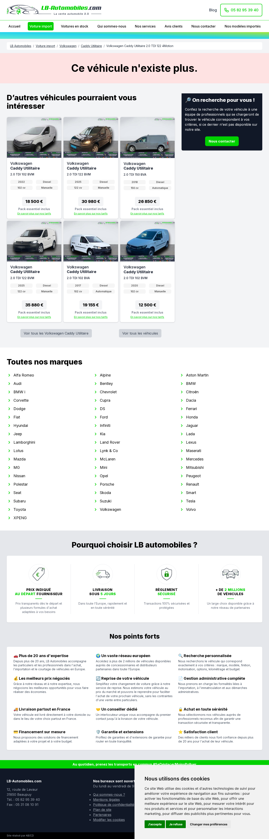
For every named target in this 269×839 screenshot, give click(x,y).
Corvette (21, 400)
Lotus (18, 450)
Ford (104, 417)
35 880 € (34, 304)
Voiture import (40, 26)
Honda (192, 417)
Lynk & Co (109, 450)
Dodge (19, 408)
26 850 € (147, 201)
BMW (191, 383)
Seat (17, 492)
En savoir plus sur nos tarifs (34, 213)
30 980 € (91, 201)
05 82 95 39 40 (244, 10)
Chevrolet (108, 392)
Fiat (16, 417)
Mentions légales (106, 799)
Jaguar (192, 425)
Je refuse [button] (175, 824)
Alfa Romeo (23, 375)
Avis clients (173, 26)
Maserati (193, 450)
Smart (191, 492)
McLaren (107, 459)
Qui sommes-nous (111, 26)
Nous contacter (203, 26)
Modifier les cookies (109, 820)
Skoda (105, 492)
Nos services (145, 26)
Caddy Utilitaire (91, 46)
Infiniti (105, 425)
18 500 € (34, 201)
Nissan (19, 476)
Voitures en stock (74, 26)
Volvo (191, 509)
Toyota (19, 509)
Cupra (105, 400)
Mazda (19, 459)
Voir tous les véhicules (140, 333)
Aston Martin (197, 375)
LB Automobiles (20, 46)
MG (16, 467)
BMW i (19, 392)
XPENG (20, 518)
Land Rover (110, 442)
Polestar (20, 484)
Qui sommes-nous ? (109, 794)
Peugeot (193, 476)
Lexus (191, 442)
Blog (213, 10)
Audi (17, 383)
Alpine (105, 375)
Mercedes (194, 459)
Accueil (14, 26)
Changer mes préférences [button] (208, 824)
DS (102, 408)
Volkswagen (67, 46)
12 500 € (147, 304)
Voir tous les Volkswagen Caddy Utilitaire (56, 333)
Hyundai (20, 425)
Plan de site (102, 810)
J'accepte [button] (155, 824)
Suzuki (105, 501)
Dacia (191, 400)
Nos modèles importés (243, 26)
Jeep (17, 434)
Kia (102, 434)
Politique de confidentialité (113, 804)
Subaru (19, 501)
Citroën (192, 392)
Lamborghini (24, 442)
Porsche (107, 484)
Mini (103, 467)
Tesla (190, 501)
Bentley (106, 383)
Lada (190, 434)
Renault (192, 484)
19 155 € (91, 304)
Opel (104, 476)
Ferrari (191, 408)
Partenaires (102, 815)
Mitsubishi (195, 467)
